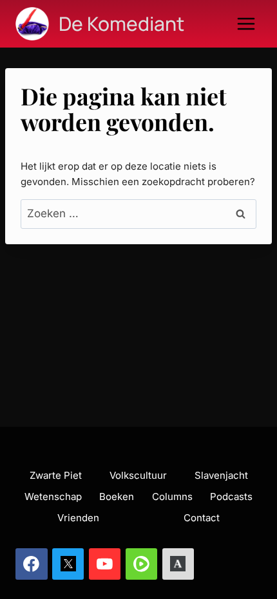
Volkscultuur (138, 475)
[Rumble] (142, 564)
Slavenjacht (221, 475)
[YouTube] (105, 564)
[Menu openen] (246, 23)
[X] (68, 564)
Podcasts (231, 496)
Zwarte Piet (56, 475)
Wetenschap (53, 496)
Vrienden (78, 518)
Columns (172, 496)
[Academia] (178, 564)
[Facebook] (31, 564)
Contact (202, 518)
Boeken (116, 496)
